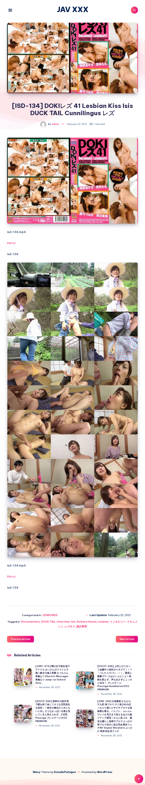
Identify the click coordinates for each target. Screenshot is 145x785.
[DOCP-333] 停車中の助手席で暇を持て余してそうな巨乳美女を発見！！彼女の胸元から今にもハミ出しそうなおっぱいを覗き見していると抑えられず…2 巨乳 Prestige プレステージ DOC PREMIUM (52, 711)
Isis (73, 621)
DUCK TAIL (48, 621)
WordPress (104, 772)
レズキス (70, 626)
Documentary (30, 621)
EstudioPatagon (65, 772)
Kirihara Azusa (87, 621)
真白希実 (81, 626)
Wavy (36, 772)
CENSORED (50, 615)
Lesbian (103, 621)
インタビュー (118, 621)
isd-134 (12, 254)
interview (63, 621)
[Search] (134, 10)
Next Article (127, 639)
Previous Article (20, 639)
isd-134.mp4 (16, 232)
